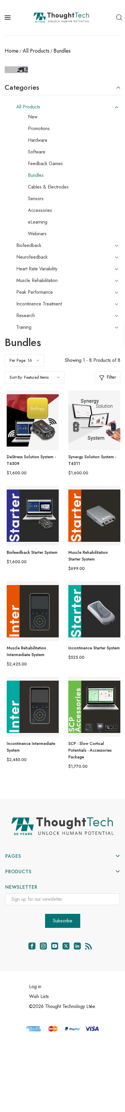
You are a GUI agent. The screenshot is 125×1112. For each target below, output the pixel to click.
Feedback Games (45, 164)
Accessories (40, 210)
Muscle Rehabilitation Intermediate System (26, 651)
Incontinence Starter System (94, 648)
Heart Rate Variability (36, 269)
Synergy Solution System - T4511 (92, 460)
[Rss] (88, 946)
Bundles (36, 175)
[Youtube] (54, 946)
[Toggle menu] (8, 17)
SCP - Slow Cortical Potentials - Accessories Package (90, 750)
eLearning (37, 222)
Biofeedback (28, 245)
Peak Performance (34, 292)
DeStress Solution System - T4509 (31, 460)
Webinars (37, 234)
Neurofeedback (32, 257)
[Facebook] (31, 946)
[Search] (119, 17)
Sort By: (16, 377)
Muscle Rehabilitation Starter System (88, 555)
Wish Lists (39, 996)
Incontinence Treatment (39, 304)
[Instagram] (43, 946)
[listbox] (42, 377)
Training (23, 327)
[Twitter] (66, 946)
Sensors (36, 199)
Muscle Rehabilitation (37, 280)
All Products (28, 107)
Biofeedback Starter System (32, 552)
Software (36, 152)
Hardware (37, 140)
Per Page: (18, 360)
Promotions (39, 129)
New (33, 117)
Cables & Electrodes (48, 187)
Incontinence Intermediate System (31, 747)
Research (25, 316)
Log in (35, 986)
